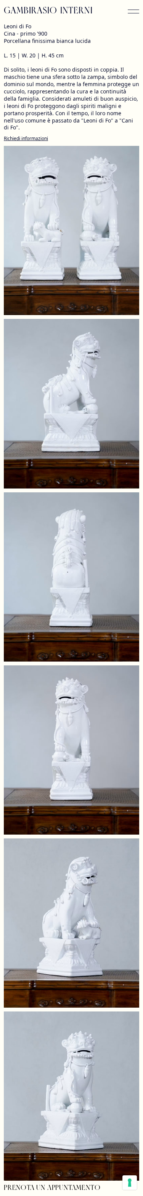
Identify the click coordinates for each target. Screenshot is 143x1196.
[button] (133, 11)
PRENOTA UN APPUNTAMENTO (52, 1188)
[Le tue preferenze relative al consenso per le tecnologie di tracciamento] (129, 1182)
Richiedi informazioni (26, 138)
